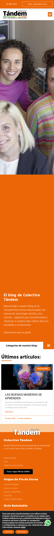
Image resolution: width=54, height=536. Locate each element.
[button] (50, 14)
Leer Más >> (9, 412)
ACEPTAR (8, 532)
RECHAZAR (22, 532)
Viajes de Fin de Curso (21, 479)
